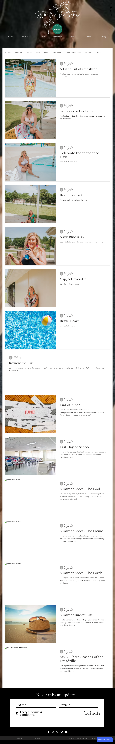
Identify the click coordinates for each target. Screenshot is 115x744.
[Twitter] (111, 7)
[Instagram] (111, 15)
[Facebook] (111, 3)
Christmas (88, 52)
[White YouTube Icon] (66, 732)
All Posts (8, 52)
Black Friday (56, 52)
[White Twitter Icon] (61, 732)
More (99, 52)
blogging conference (73, 52)
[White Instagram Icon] (53, 732)
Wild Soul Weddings (85, 738)
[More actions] (105, 63)
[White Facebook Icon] (48, 732)
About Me (18, 52)
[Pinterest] (111, 11)
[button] (26, 36)
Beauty (29, 52)
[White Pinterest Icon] (57, 732)
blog (46, 52)
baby (38, 52)
